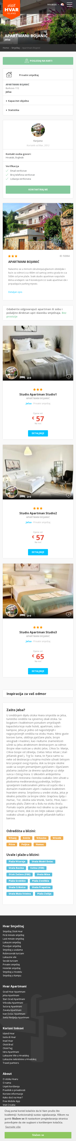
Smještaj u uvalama (13, 949)
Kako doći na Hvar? (13, 1097)
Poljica (25, 844)
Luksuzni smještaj (12, 942)
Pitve (12, 844)
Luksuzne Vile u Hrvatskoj (16, 1055)
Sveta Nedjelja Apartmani (16, 1017)
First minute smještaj (13, 935)
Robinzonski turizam (13, 953)
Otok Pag (7, 1048)
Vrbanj (12, 838)
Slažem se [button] (38, 1135)
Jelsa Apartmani (11, 995)
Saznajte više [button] (13, 1126)
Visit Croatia (9, 1104)
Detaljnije (38, 433)
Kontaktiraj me (38, 189)
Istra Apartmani (11, 1051)
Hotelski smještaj (11, 968)
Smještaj (15, 47)
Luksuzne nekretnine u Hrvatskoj (19, 1059)
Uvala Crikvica (17, 887)
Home (6, 47)
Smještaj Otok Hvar (13, 931)
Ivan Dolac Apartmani (14, 1013)
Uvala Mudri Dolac (42, 861)
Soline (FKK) (37, 868)
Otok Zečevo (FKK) (19, 874)
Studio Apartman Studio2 (38, 513)
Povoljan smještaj (12, 946)
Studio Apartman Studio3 (38, 632)
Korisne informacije (13, 1093)
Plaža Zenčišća (40, 881)
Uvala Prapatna (41, 887)
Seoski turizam (10, 960)
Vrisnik (57, 838)
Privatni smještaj (11, 964)
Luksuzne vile (9, 957)
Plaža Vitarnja (17, 861)
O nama (7, 1082)
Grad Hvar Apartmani (14, 991)
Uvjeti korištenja (11, 1086)
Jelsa (7, 39)
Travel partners (11, 1062)
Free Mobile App (11, 1101)
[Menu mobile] (69, 5)
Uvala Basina (16, 868)
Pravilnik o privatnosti (14, 1090)
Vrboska (41, 838)
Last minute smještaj (13, 938)
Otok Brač (8, 1044)
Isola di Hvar (9, 1037)
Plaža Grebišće (17, 881)
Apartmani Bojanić (38, 398)
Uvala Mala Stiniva (20, 893)
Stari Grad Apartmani (14, 999)
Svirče (26, 838)
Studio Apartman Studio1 (38, 394)
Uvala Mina (43, 874)
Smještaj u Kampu (12, 975)
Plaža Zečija (44, 893)
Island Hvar (9, 1033)
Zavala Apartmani (12, 1010)
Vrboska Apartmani (13, 1002)
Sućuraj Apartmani (12, 1006)
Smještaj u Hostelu (12, 971)
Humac (40, 844)
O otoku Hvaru (10, 1079)
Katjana (38, 140)
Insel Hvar (8, 1040)
